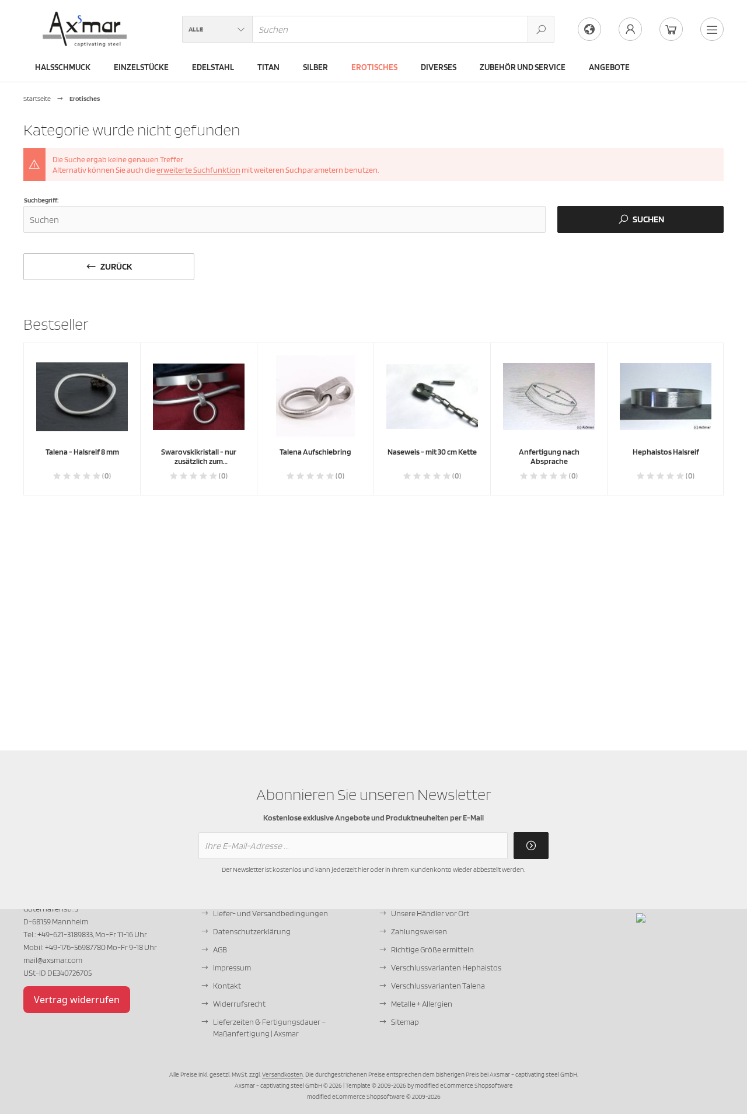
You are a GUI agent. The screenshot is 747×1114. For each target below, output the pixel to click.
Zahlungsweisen (419, 931)
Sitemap (405, 1021)
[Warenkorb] (671, 29)
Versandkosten (282, 1074)
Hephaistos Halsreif (666, 451)
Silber (315, 67)
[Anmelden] (531, 845)
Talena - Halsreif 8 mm (82, 451)
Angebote (609, 67)
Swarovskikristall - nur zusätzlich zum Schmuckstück (198, 461)
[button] (217, 29)
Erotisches (374, 67)
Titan (268, 67)
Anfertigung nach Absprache (549, 456)
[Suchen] (541, 29)
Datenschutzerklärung (252, 931)
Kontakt (227, 985)
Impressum (232, 967)
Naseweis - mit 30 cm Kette (432, 451)
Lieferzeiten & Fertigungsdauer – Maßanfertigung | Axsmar (269, 1027)
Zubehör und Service (523, 67)
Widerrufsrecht (239, 1003)
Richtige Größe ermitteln (432, 949)
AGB (220, 949)
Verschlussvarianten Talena (438, 985)
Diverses (438, 67)
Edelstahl (213, 67)
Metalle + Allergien (421, 1003)
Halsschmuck (62, 67)
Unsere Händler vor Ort (430, 913)
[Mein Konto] (630, 29)
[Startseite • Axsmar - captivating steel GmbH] (85, 18)
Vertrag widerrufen (77, 999)
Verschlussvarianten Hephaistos (446, 967)
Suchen (640, 220)
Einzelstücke (141, 67)
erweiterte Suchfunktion (198, 169)
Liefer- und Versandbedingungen (270, 913)
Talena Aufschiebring (315, 451)
